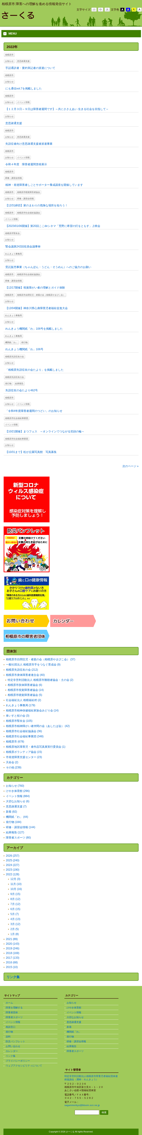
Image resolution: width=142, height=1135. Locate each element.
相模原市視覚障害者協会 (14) (26, 689)
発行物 (24, 342)
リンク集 (13, 977)
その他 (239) (13, 767)
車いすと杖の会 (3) (17, 715)
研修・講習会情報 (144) (20, 827)
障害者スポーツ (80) (18, 837)
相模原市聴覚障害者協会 (28, 192)
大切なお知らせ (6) (17, 801)
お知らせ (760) (15, 785)
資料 (8, 1036)
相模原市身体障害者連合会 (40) (25, 674)
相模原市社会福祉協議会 (28, 213)
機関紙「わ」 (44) (17, 816)
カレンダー (12, 1051)
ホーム (9, 1002)
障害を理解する (14, 1007)
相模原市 (9, 55)
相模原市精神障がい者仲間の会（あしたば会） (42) (38, 726)
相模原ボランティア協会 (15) (24, 751)
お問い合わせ (13, 1046)
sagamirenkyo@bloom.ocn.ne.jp (82, 1105)
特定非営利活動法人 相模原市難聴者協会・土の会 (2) (40, 679)
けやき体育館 (74, 1007)
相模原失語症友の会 (14, 356)
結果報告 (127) (15, 832)
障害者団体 (12, 1012)
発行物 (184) (13, 822)
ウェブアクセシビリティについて (24, 1065)
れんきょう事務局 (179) (20, 705)
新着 (69, 1027)
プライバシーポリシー (18, 1060)
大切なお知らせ (75, 1017)
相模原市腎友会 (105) (19, 720)
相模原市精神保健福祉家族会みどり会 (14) (32, 710)
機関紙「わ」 (11, 342)
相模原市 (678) (15, 741)
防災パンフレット (15, 1041)
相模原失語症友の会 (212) (22, 669)
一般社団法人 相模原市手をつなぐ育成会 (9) (33, 664)
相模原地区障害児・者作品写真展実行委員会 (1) (35, 746)
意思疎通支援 (23, 61)
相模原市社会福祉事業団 (16, 418)
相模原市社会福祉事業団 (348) (24, 736)
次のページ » (130, 466)
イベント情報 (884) (18, 796)
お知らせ (9, 61)
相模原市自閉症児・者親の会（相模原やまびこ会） (41, 295)
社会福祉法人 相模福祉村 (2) (23, 700)
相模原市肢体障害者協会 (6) (25, 684)
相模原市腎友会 (12, 233)
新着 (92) (11, 811)
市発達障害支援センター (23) (24, 757)
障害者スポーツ (14, 1017)
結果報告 (19, 383)
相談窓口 (10, 1027)
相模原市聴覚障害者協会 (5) (25, 694)
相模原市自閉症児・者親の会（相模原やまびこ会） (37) (40, 659)
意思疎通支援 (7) (16, 806)
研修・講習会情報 (13, 178)
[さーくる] (29, 17)
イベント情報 (23, 102)
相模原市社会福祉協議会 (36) (24, 731)
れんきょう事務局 (13, 254)
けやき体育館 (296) (18, 790)
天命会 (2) (12, 762)
